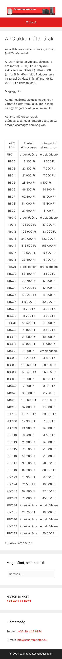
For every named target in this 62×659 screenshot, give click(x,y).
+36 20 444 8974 (19, 600)
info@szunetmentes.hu (32, 640)
